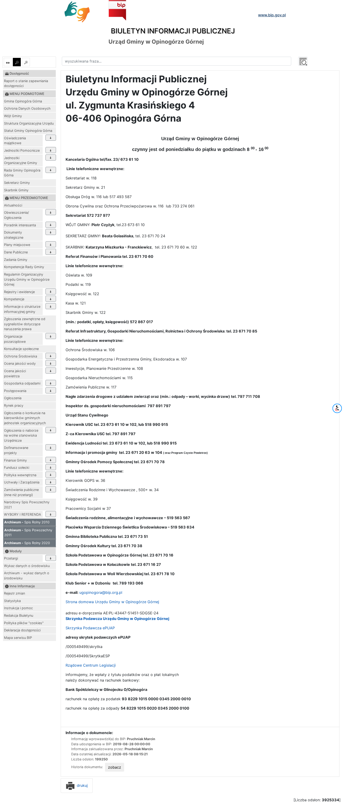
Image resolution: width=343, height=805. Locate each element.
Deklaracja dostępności (22, 630)
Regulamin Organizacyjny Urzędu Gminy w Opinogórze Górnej (26, 279)
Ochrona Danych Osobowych (27, 108)
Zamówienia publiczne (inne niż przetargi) (21, 492)
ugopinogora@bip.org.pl (100, 592)
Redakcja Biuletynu (18, 615)
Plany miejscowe (17, 245)
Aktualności (13, 205)
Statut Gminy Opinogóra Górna (28, 131)
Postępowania (15, 391)
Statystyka (12, 601)
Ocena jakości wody (20, 363)
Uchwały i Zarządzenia (21, 482)
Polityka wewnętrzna (20, 475)
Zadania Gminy (15, 260)
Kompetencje (14, 299)
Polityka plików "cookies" (24, 623)
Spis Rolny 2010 (26, 522)
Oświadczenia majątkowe (15, 140)
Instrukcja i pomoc (18, 608)
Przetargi (11, 558)
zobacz (114, 767)
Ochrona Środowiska (20, 356)
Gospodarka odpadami (22, 383)
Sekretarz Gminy (17, 183)
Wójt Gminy (13, 116)
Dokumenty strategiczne (13, 234)
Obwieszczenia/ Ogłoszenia (16, 215)
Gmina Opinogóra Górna (23, 101)
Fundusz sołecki (16, 467)
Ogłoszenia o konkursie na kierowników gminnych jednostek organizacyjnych (25, 418)
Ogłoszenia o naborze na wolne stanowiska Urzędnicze (21, 435)
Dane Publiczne (16, 252)
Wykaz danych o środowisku (27, 566)
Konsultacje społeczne (21, 349)
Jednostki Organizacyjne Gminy (20, 160)
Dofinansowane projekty (16, 450)
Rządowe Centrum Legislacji (91, 665)
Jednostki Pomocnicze (22, 150)
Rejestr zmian (14, 593)
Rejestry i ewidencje (19, 292)
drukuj (82, 785)
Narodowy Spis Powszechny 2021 (26, 504)
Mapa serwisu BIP (18, 638)
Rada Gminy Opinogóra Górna (22, 172)
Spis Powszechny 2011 (28, 532)
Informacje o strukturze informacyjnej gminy (22, 309)
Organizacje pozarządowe (15, 338)
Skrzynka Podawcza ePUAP (90, 628)
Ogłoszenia (12, 398)
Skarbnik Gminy (16, 190)
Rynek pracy (13, 405)
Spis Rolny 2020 (27, 543)
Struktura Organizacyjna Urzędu (29, 123)
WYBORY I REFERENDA (22, 514)
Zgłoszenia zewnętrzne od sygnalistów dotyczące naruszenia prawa (24, 324)
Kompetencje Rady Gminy (24, 267)
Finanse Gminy (15, 460)
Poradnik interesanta (20, 225)
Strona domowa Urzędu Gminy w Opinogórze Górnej (112, 601)
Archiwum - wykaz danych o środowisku (26, 575)
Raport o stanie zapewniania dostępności (26, 83)
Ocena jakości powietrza (15, 373)
